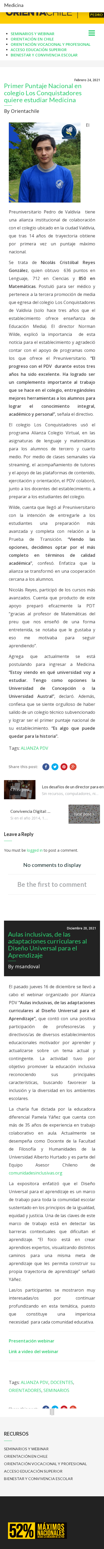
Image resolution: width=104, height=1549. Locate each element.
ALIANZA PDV (34, 748)
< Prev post (20, 789)
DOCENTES (61, 1382)
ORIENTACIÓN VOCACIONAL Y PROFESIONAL (50, 44)
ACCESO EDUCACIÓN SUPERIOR (39, 49)
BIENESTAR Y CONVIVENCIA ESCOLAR (44, 54)
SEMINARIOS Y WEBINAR (32, 33)
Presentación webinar (31, 1341)
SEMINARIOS (56, 1390)
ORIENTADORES (25, 1390)
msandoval (27, 966)
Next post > (84, 814)
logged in (35, 850)
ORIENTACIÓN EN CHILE (32, 39)
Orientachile (25, 111)
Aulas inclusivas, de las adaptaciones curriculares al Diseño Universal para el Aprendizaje (47, 944)
